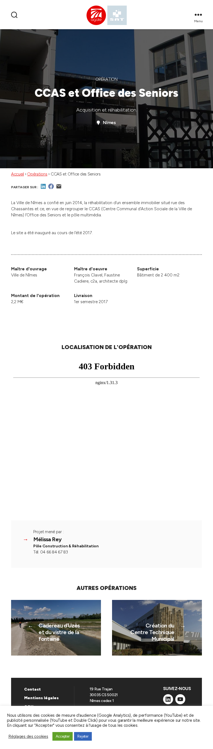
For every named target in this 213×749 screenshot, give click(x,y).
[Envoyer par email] (58, 188)
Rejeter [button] (82, 736)
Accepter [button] (63, 736)
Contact (32, 689)
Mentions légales (41, 698)
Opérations (37, 174)
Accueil (17, 174)
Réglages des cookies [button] (28, 736)
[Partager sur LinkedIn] (43, 188)
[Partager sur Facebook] (51, 188)
